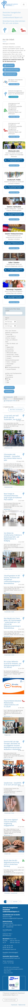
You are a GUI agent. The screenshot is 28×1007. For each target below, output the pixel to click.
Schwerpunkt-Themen (12, 69)
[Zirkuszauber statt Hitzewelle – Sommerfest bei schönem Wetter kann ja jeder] (13, 478)
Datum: (7, 318)
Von (6, 319)
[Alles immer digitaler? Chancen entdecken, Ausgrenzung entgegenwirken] (13, 844)
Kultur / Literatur (8, 569)
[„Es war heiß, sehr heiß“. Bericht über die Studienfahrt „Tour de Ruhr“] (13, 438)
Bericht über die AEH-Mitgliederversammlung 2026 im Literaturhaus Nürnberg (11, 863)
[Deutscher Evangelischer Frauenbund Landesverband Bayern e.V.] (10, 4)
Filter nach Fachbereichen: (14, 373)
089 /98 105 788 (8, 945)
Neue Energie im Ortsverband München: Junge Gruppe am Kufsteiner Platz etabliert (13, 497)
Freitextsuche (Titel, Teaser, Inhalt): (12, 309)
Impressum (14, 1005)
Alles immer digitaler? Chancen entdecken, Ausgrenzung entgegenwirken (11, 823)
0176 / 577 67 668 (9, 963)
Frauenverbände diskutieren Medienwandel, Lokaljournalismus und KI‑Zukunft (12, 704)
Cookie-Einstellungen (10, 1000)
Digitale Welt (7, 735)
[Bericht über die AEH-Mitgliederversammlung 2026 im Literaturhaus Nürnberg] (13, 884)
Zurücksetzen (14, 97)
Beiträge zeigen (14, 84)
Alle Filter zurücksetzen (16, 409)
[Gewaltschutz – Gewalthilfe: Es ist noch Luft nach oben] (13, 804)
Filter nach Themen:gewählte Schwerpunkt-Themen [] (11, 332)
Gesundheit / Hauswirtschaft (11, 893)
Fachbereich (9, 65)
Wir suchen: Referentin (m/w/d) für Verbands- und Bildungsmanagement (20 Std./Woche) (12, 664)
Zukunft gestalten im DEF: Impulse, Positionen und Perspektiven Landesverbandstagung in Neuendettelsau (12, 579)
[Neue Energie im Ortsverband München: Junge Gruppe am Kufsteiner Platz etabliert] (13, 518)
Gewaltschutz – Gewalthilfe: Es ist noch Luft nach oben (12, 784)
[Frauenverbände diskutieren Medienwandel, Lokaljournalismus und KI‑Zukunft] (13, 725)
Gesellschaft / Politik (9, 611)
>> (19, 901)
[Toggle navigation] (24, 4)
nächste (15, 901)
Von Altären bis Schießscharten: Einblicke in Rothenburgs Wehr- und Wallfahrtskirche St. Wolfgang (13, 537)
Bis (6, 323)
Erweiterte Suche (11, 74)
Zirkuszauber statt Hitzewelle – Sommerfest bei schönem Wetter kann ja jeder (13, 457)
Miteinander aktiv (8, 447)
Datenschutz (21, 1005)
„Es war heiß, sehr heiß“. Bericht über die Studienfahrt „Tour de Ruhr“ (13, 418)
